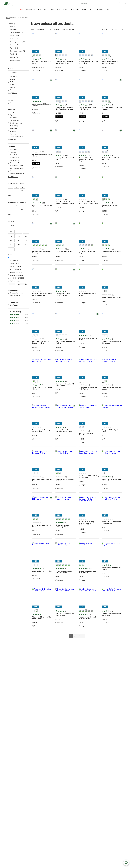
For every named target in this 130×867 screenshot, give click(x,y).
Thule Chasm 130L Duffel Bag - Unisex (65, 342)
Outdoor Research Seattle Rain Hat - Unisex (88, 617)
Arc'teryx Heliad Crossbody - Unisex (65, 158)
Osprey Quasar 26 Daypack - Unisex (112, 252)
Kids (91, 9)
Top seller (59, 116)
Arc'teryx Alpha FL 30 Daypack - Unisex (62, 294)
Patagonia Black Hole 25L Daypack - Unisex (110, 62)
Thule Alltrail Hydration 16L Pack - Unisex (41, 617)
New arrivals (99, 9)
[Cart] (120, 3)
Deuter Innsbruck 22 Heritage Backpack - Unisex (42, 294)
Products (13, 17)
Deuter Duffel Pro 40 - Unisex (42, 571)
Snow (71, 9)
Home (8, 17)
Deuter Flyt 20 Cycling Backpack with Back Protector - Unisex (86, 523)
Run (39, 9)
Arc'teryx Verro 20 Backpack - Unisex (42, 104)
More (9, 195)
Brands (108, 9)
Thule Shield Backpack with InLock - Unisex (111, 480)
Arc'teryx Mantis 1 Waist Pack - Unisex (63, 252)
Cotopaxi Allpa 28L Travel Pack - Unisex (87, 572)
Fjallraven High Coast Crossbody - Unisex (62, 526)
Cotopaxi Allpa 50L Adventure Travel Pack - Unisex (87, 159)
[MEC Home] (8, 3)
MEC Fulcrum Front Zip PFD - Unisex (42, 526)
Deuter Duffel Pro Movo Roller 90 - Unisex (112, 614)
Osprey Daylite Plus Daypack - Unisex (42, 206)
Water (58, 9)
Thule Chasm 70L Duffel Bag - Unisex (42, 388)
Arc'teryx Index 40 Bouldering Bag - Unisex (63, 430)
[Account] (125, 3)
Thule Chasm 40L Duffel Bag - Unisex (111, 568)
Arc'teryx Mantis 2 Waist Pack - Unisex (110, 158)
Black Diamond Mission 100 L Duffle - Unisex (112, 522)
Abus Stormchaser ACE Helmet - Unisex (87, 434)
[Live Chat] (126, 863)
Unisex (19, 17)
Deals (21, 9)
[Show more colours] (97, 55)
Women (84, 9)
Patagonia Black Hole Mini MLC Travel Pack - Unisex (64, 108)
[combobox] (98, 3)
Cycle (52, 9)
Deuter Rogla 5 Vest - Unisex (111, 297)
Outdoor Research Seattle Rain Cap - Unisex (64, 572)
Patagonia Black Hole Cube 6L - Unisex (64, 480)
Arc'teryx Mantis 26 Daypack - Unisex (112, 108)
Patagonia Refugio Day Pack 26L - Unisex (88, 62)
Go (26, 284)
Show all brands (12, 93)
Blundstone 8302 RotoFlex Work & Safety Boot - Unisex (88, 202)
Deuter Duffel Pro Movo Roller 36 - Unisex (112, 342)
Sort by (105, 29)
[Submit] (103, 3)
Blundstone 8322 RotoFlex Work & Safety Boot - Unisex (65, 202)
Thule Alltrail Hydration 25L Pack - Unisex (64, 384)
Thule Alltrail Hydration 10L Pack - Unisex (88, 388)
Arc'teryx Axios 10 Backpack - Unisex (42, 155)
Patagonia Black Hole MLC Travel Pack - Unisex (64, 62)
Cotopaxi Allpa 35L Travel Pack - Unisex (87, 108)
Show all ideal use (13, 140)
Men (78, 9)
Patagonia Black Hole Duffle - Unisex (42, 62)
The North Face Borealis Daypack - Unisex (110, 206)
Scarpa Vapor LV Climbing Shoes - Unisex (41, 430)
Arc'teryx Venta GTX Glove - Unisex (88, 338)
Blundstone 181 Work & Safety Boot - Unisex (89, 476)
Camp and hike (30, 9)
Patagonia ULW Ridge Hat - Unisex (111, 430)
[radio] (33, 55)
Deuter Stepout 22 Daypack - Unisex (42, 480)
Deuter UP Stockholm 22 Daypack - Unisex (40, 342)
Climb (45, 9)
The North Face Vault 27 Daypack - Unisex (87, 252)
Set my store (70, 29)
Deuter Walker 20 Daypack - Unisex (88, 294)
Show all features (13, 177)
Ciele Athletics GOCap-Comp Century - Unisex (42, 252)
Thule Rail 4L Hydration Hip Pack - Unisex (64, 614)
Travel (65, 9)
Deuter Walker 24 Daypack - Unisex (111, 388)
